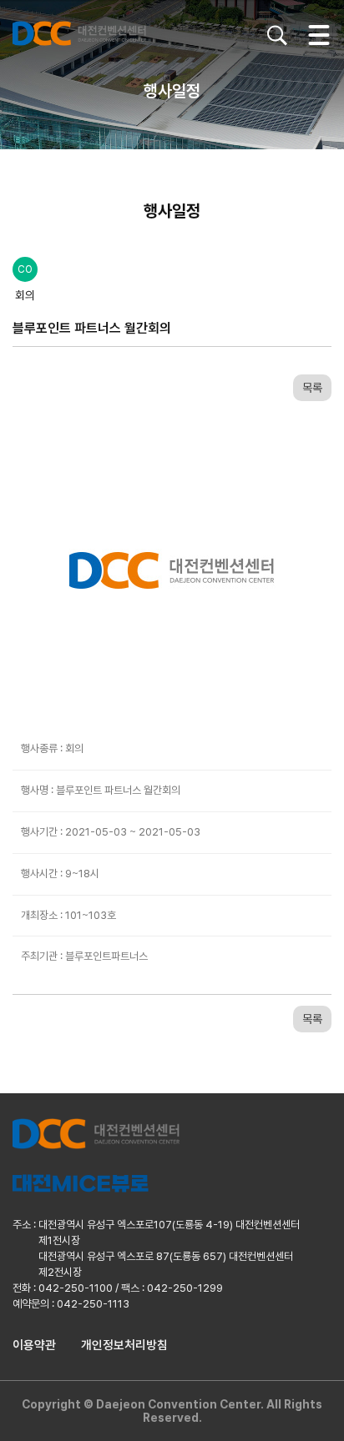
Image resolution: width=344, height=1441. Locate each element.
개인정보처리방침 (124, 1345)
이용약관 (34, 1345)
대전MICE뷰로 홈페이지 (81, 1183)
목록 (312, 387)
